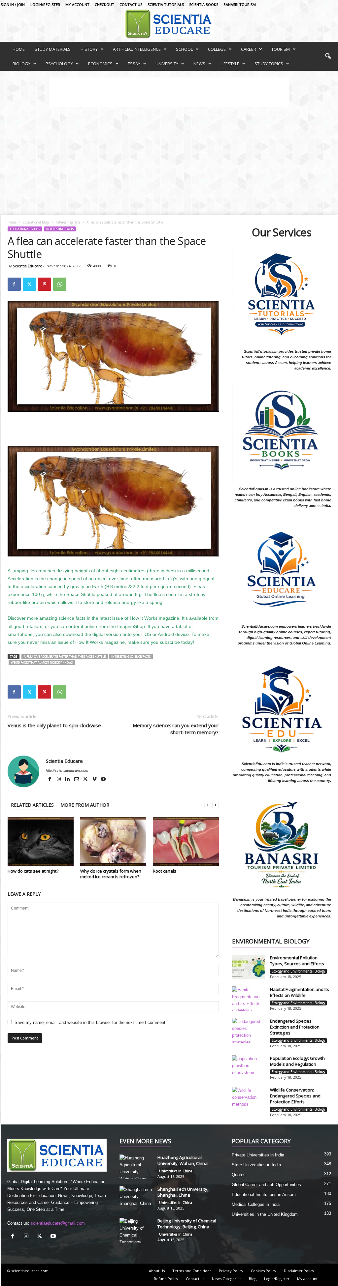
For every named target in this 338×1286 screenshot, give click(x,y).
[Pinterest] (44, 284)
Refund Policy (166, 1278)
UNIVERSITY (166, 64)
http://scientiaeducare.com (67, 770)
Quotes (239, 1174)
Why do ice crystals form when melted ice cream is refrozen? (110, 874)
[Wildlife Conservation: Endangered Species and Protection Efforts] (248, 1099)
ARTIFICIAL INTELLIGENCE (137, 49)
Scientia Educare (27, 265)
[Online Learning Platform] (169, 24)
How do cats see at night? (33, 871)
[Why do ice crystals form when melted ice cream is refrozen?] (113, 841)
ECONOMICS (100, 64)
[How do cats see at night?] (41, 841)
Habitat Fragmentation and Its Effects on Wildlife (299, 992)
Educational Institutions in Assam (264, 1194)
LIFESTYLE (229, 64)
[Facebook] (14, 284)
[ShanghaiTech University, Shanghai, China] (135, 1198)
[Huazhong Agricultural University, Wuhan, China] (135, 1166)
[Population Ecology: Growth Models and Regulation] (248, 1067)
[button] (328, 56)
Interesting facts (68, 222)
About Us (157, 1270)
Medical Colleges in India (256, 1204)
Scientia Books (203, 4)
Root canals (164, 871)
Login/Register (45, 4)
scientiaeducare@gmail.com (58, 1223)
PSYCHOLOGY (59, 64)
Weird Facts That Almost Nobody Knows (42, 662)
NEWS (199, 64)
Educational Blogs (36, 222)
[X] (86, 779)
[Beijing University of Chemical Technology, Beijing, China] (135, 1230)
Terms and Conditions (191, 1270)
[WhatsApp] (59, 284)
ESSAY (134, 64)
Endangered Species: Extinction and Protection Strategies (295, 1027)
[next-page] (215, 804)
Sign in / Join (13, 4)
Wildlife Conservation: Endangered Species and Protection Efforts (295, 1096)
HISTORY (89, 49)
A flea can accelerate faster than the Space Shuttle (65, 656)
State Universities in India (256, 1164)
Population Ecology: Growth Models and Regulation (297, 1061)
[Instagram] (59, 779)
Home (12, 222)
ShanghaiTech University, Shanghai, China (182, 1192)
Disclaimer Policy (299, 1270)
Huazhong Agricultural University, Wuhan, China (182, 1160)
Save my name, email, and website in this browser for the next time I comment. (91, 1022)
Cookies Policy (263, 1270)
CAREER (248, 49)
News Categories (226, 1278)
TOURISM (280, 49)
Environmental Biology (271, 941)
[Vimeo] (94, 779)
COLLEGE (217, 49)
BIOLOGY (21, 64)
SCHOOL (184, 49)
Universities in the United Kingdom (265, 1214)
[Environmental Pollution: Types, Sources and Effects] (248, 967)
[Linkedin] (68, 779)
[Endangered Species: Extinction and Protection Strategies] (248, 1030)
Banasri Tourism (239, 4)
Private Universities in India (258, 1154)
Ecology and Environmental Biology (298, 971)
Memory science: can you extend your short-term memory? (176, 728)
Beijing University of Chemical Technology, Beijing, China (186, 1224)
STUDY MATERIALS (53, 49)
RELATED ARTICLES (32, 805)
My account (77, 4)
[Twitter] (29, 284)
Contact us (130, 4)
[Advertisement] (169, 165)
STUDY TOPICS (268, 64)
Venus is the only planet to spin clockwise (54, 725)
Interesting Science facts (131, 656)
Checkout (104, 4)
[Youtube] (103, 779)
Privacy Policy (231, 1270)
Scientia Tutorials (166, 4)
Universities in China (175, 1171)
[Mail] (77, 779)
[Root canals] (186, 841)
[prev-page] (207, 804)
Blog (252, 1278)
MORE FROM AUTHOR (84, 805)
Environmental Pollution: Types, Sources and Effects (297, 961)
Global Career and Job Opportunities (266, 1184)
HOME (19, 49)
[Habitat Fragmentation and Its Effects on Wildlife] (248, 998)
